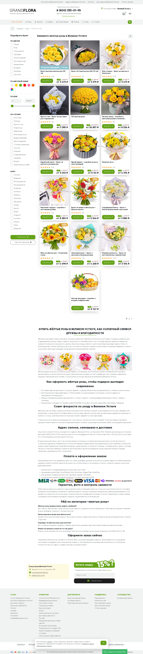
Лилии (16, 44)
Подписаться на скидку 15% (50, 628)
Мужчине (17, 198)
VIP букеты (32, 644)
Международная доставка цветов (50, 622)
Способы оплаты (46, 603)
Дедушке (17, 228)
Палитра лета (107, 162)
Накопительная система (49, 613)
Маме (16, 212)
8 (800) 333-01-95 (69, 10)
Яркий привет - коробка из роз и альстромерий (84, 163)
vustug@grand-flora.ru (40, 572)
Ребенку (17, 195)
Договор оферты (17, 603)
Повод (76, 22)
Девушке (17, 178)
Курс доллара (45, 608)
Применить (21, 237)
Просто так (18, 124)
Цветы (50, 22)
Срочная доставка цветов (49, 636)
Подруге (17, 215)
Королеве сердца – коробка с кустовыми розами (53, 208)
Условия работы (74, 601)
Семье (16, 205)
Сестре (17, 175)
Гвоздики (17, 68)
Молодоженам (20, 182)
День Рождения (20, 141)
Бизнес (16, 161)
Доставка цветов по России (47, 617)
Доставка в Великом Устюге (108, 2)
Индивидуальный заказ (48, 601)
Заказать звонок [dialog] (68, 16)
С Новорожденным (21, 145)
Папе (16, 225)
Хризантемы (18, 64)
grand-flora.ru (127, 652)
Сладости (21, 644)
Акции (41, 611)
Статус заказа (127, 2)
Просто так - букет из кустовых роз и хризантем (54, 118)
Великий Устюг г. (124, 9)
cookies (49, 641)
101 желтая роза (78, 117)
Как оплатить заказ (102, 606)
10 (113, 258)
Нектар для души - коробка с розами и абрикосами (83, 299)
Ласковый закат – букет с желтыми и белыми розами (82, 254)
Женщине (17, 202)
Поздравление (20, 155)
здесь (109, 570)
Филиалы (14, 613)
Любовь (17, 121)
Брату (16, 208)
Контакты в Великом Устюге (52, 2)
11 (51, 212)
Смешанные (19, 51)
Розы (29, 22)
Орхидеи (17, 54)
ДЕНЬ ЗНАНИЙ (17, 22)
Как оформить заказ (103, 603)
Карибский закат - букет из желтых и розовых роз (52, 163)
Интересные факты (125, 598)
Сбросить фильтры (21, 242)
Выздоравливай (20, 138)
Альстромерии (20, 58)
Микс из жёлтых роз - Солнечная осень (54, 254)
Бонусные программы (48, 626)
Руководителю (19, 185)
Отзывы (13, 611)
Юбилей (17, 151)
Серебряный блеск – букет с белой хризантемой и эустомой (115, 208)
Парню (16, 222)
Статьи (96, 22)
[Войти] (130, 13)
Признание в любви (21, 165)
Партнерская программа (78, 603)
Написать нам (100, 601)
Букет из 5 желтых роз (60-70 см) (84, 71)
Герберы (17, 71)
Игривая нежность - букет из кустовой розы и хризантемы (114, 254)
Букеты (40, 22)
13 (52, 167)
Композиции (63, 22)
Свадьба (17, 158)
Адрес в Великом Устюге (75, 2)
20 (113, 76)
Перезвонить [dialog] (100, 598)
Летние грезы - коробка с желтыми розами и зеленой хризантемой (113, 118)
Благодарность (20, 134)
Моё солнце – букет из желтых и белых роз (115, 72)
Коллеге (17, 218)
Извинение (18, 131)
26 (52, 76)
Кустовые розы (20, 61)
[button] (114, 651)
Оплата (91, 2)
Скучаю (17, 148)
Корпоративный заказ (76, 598)
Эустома (17, 74)
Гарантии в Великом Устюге (18, 607)
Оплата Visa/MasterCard (49, 598)
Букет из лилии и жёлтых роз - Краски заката (83, 208)
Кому (87, 22)
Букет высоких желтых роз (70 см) (53, 72)
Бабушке (17, 188)
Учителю (17, 192)
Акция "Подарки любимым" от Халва (49, 632)
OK (103, 643)
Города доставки (46, 606)
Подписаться (96, 581)
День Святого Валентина (114, 644)
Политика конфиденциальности (19, 617)
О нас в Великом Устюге (20, 598)
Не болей (17, 118)
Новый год (18, 128)
